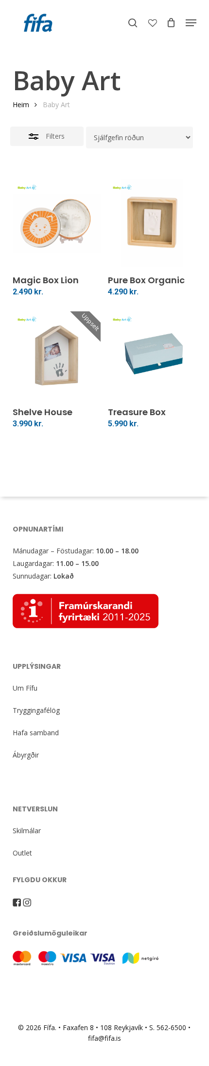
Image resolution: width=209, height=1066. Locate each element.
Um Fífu (25, 688)
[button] (191, 23)
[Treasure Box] (152, 355)
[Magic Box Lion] (57, 223)
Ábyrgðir (26, 754)
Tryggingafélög (36, 710)
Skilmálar (27, 830)
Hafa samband (36, 732)
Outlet (22, 852)
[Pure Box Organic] (152, 223)
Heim (21, 104)
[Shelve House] (57, 355)
